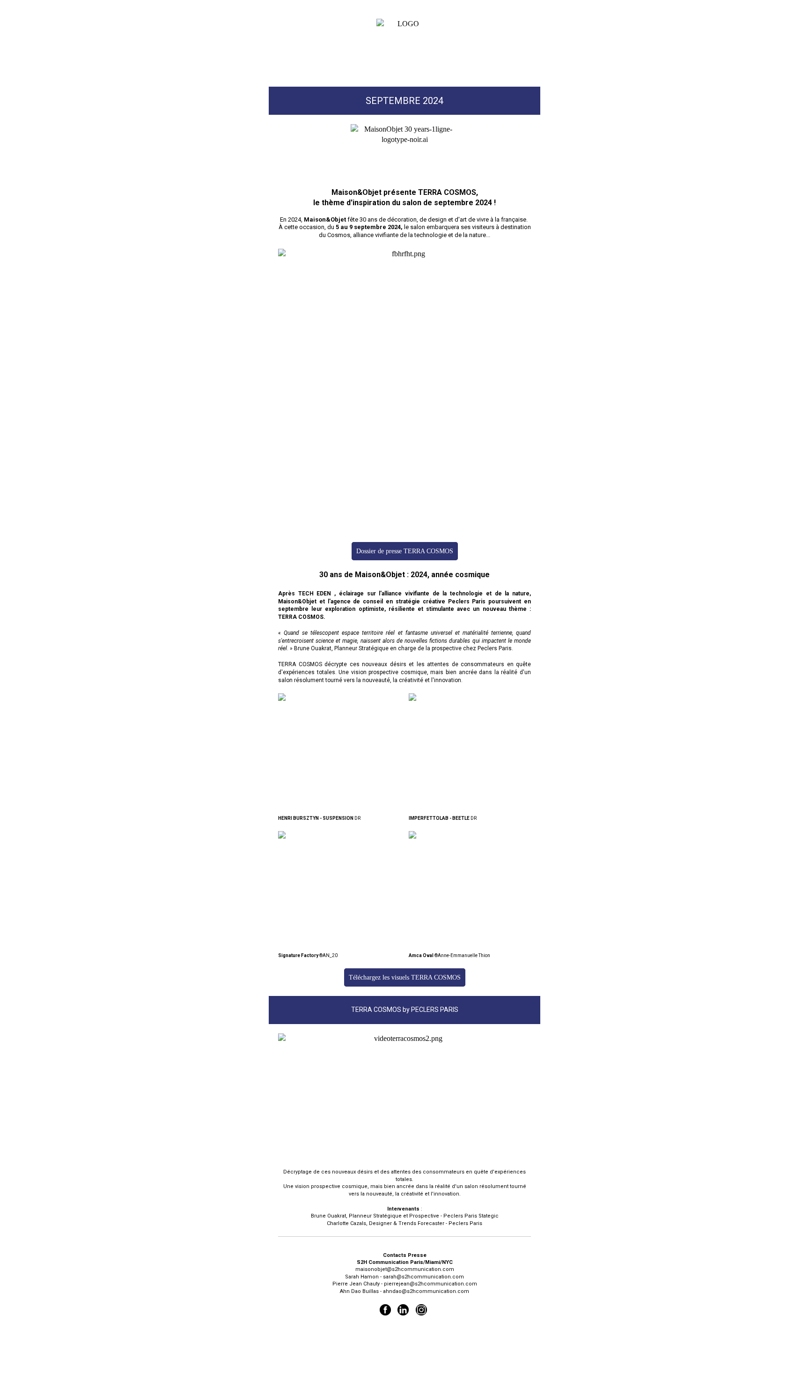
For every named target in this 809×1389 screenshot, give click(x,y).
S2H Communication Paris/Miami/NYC (405, 1262)
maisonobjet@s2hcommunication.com (404, 1269)
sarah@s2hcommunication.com (423, 1277)
